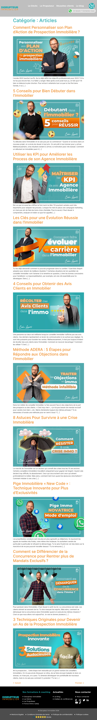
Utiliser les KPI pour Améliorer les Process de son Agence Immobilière (45, 156)
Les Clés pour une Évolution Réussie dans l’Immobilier (45, 220)
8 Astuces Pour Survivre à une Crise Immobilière (45, 419)
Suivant (17, 683)
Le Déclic (32, 6)
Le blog (80, 6)
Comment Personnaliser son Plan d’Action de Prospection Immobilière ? (46, 29)
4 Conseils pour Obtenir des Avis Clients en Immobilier (42, 286)
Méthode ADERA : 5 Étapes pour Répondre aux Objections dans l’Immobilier (42, 354)
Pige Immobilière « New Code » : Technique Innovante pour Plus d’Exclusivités (41, 488)
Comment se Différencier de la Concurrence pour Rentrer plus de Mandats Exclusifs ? (43, 556)
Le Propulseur (47, 6)
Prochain (79, 683)
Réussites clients (65, 6)
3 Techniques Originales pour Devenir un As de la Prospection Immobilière (46, 621)
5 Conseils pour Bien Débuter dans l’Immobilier (44, 93)
